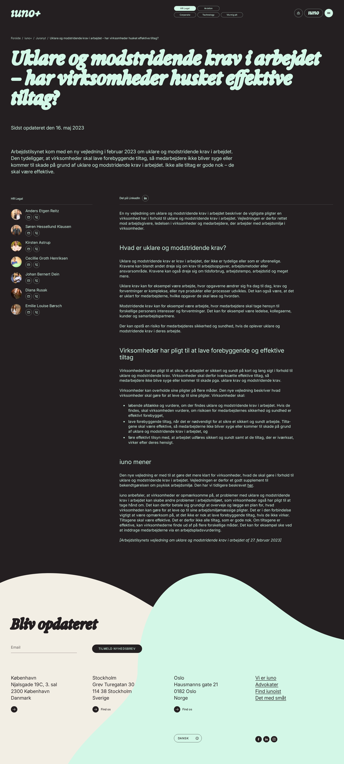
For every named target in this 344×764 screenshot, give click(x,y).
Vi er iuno (265, 678)
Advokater (266, 684)
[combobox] (188, 738)
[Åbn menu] (328, 13)
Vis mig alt (232, 14)
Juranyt (41, 38)
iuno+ (28, 38)
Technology (208, 14)
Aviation (208, 8)
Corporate (185, 14)
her (250, 485)
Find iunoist (268, 691)
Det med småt (270, 698)
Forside (16, 38)
